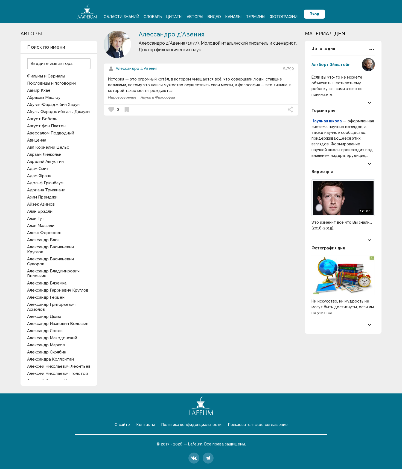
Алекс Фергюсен (44, 232)
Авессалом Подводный (50, 133)
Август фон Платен (46, 125)
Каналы (233, 17)
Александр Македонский (52, 337)
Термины (255, 17)
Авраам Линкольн (44, 154)
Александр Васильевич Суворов (50, 261)
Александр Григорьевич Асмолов (51, 307)
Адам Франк (39, 175)
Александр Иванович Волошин (57, 323)
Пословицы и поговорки (51, 83)
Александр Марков (46, 345)
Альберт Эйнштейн (331, 64)
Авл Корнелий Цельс (48, 147)
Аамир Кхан (38, 90)
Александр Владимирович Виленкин (53, 273)
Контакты (145, 424)
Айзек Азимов (41, 204)
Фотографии (284, 17)
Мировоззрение (122, 97)
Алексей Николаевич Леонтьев (59, 366)
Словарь (153, 17)
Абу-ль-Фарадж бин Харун (53, 104)
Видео (214, 17)
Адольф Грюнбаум (45, 182)
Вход (314, 14)
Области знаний (121, 17)
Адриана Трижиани (46, 190)
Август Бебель (42, 118)
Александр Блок (43, 239)
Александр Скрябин (46, 352)
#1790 (288, 68)
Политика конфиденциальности (191, 424)
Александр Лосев (45, 330)
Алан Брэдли (40, 211)
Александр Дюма (44, 316)
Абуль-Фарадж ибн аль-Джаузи (58, 111)
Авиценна (36, 140)
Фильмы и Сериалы (46, 76)
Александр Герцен (46, 297)
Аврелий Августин (45, 161)
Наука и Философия (158, 97)
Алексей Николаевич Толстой (57, 373)
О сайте (122, 424)
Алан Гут (35, 218)
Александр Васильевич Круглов (50, 249)
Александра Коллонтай (50, 359)
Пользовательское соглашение (258, 424)
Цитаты (174, 17)
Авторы (195, 17)
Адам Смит (38, 168)
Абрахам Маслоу (43, 97)
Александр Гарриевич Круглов (57, 290)
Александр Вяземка (46, 283)
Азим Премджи (42, 197)
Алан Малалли (40, 225)
